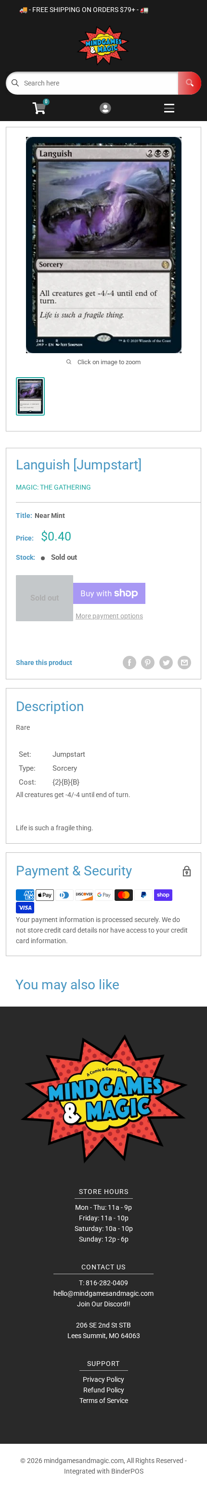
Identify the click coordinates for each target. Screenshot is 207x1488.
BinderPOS (127, 1471)
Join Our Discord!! (103, 1304)
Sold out (44, 598)
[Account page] (105, 108)
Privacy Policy (103, 1379)
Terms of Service (103, 1400)
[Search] (189, 83)
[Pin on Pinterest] (148, 662)
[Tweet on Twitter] (166, 662)
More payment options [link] (109, 616)
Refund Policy (103, 1390)
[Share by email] (184, 662)
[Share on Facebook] (129, 662)
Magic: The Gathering (53, 487)
